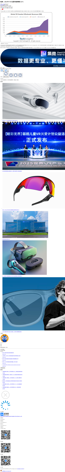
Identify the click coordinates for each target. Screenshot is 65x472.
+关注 (2, 333)
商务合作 (18, 416)
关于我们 (15, 416)
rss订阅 (21, 416)
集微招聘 (7, 416)
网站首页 (1, 416)
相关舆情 (1, 4)
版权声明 (4, 416)
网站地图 (13, 416)
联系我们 (10, 416)
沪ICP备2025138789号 (20, 468)
